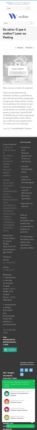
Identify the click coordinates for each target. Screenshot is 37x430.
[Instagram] (26, 370)
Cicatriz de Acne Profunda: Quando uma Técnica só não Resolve (26, 154)
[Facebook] (21, 370)
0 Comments (28, 128)
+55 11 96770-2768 (14, 2)
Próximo (28, 47)
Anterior (20, 47)
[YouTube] (31, 370)
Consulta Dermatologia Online (26, 169)
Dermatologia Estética (17, 128)
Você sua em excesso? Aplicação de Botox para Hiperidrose (26, 193)
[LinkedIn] (21, 374)
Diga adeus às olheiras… (27, 204)
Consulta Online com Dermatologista (27, 180)
